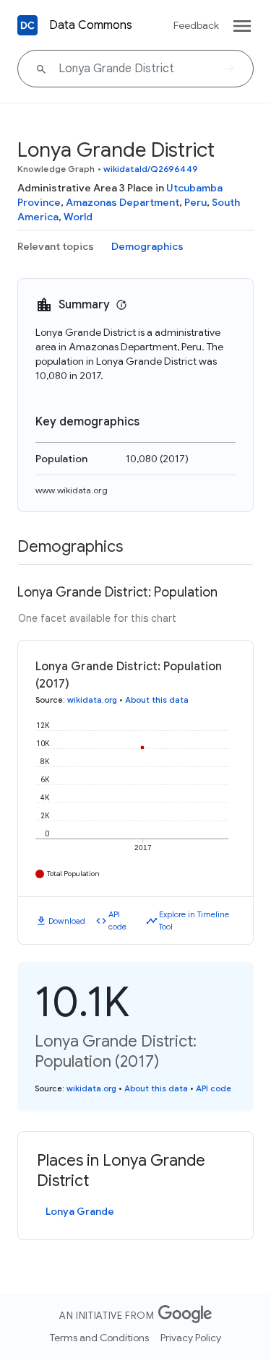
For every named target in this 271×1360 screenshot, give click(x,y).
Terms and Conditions (99, 1337)
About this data (157, 700)
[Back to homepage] (27, 25)
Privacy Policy (190, 1337)
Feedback (196, 25)
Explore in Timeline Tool (194, 920)
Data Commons (90, 25)
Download (66, 921)
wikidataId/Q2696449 (150, 168)
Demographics (147, 246)
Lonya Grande (80, 1211)
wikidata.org (92, 700)
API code (117, 920)
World (78, 216)
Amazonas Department (122, 202)
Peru (195, 202)
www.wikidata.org (71, 490)
